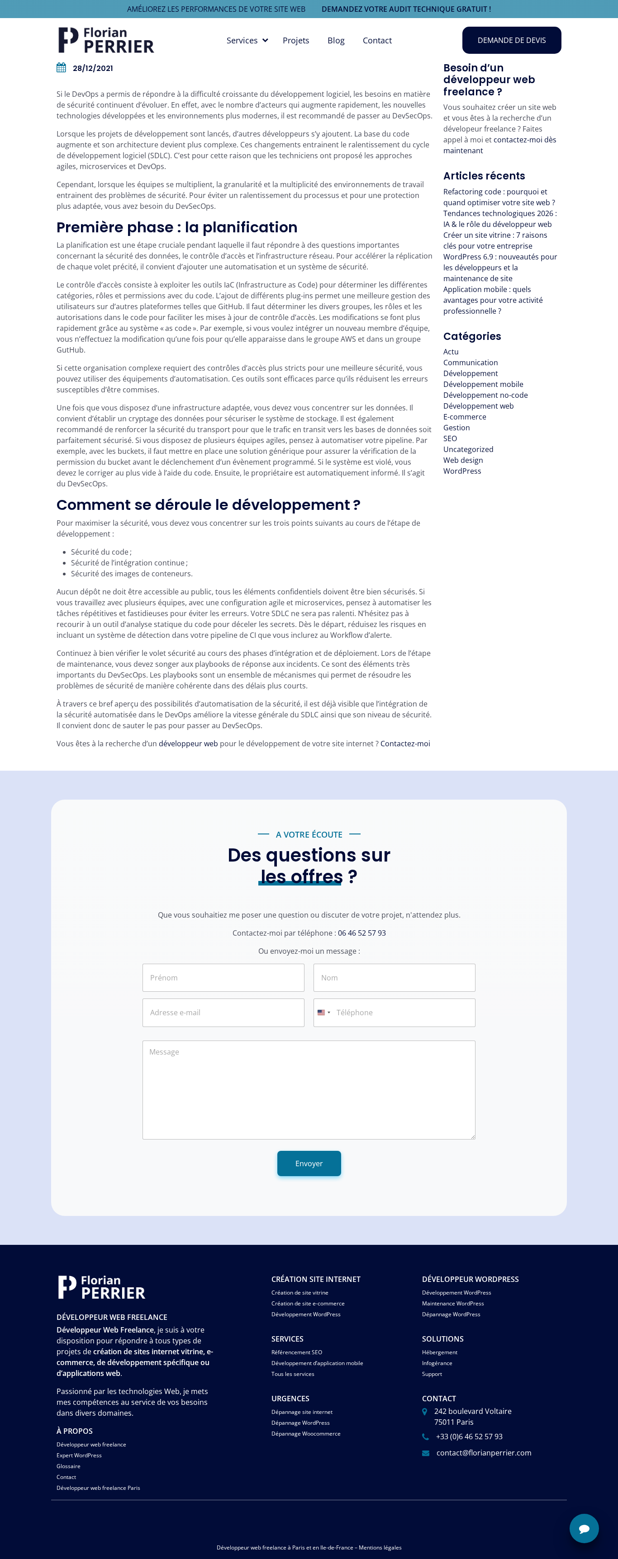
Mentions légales (380, 1547)
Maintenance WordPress (453, 1303)
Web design (463, 460)
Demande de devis (512, 40)
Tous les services (292, 1374)
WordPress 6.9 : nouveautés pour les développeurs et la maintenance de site (500, 267)
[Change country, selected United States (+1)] (323, 1013)
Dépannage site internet (302, 1412)
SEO (450, 438)
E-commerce (464, 417)
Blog (336, 40)
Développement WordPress (306, 1314)
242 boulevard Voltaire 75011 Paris (473, 1416)
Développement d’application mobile (317, 1363)
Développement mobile (483, 384)
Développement (470, 373)
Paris (298, 1547)
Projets (296, 40)
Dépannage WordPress (451, 1314)
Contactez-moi (405, 744)
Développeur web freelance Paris (98, 1488)
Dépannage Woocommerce (306, 1433)
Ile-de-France (336, 1547)
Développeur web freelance (91, 1444)
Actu (451, 352)
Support (432, 1374)
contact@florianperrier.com (484, 1453)
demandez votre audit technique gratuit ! (406, 9)
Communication (470, 362)
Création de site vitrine (299, 1292)
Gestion (456, 428)
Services (242, 40)
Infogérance (437, 1363)
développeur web (188, 744)
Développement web (478, 406)
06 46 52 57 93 (362, 933)
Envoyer (309, 1163)
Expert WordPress (79, 1455)
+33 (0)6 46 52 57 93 (469, 1436)
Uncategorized (468, 449)
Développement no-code (485, 395)
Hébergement (439, 1352)
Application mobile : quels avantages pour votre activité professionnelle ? (493, 300)
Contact (377, 40)
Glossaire (69, 1466)
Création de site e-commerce (308, 1303)
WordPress (462, 471)
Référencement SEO (296, 1352)
